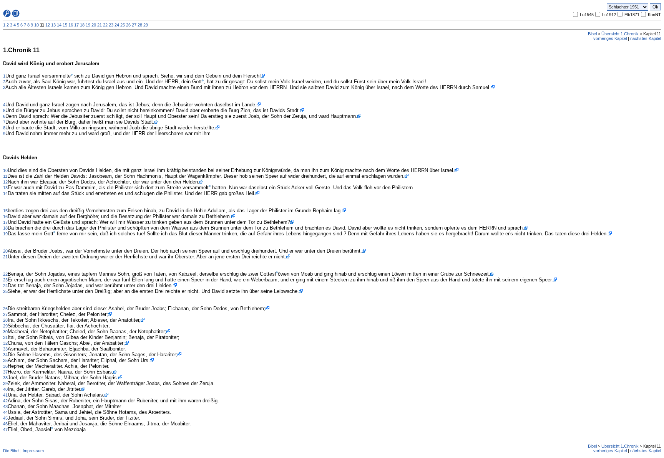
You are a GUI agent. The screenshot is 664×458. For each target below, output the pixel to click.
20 (93, 25)
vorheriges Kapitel (610, 38)
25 (122, 25)
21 (99, 25)
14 (59, 25)
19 (88, 25)
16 (70, 25)
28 (140, 25)
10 (36, 25)
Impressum (33, 450)
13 (53, 25)
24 (117, 25)
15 (65, 25)
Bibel (592, 33)
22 (105, 25)
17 (76, 25)
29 (145, 25)
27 (134, 25)
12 (47, 25)
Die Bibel (11, 450)
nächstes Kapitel (645, 38)
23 (111, 25)
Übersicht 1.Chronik (620, 33)
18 (82, 25)
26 (128, 25)
